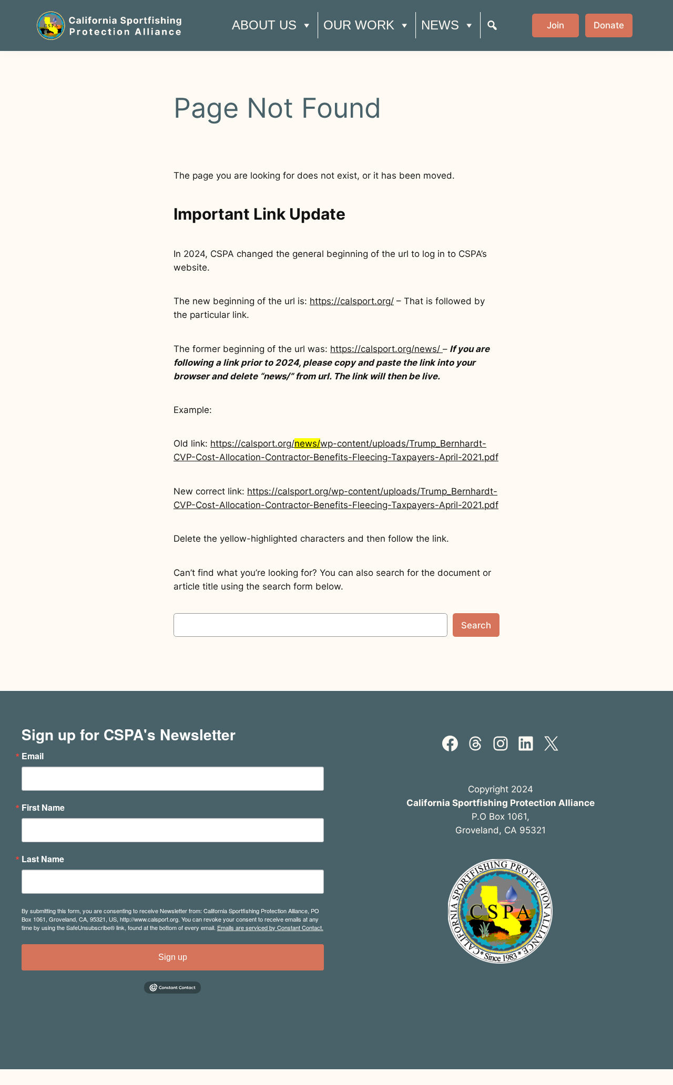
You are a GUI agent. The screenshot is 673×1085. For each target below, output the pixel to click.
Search (476, 625)
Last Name (43, 859)
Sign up (172, 957)
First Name (43, 807)
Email (33, 756)
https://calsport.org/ (352, 301)
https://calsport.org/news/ (386, 349)
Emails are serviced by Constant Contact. (270, 927)
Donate (609, 25)
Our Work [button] (358, 25)
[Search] (492, 25)
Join (555, 25)
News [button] (440, 25)
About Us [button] (264, 25)
